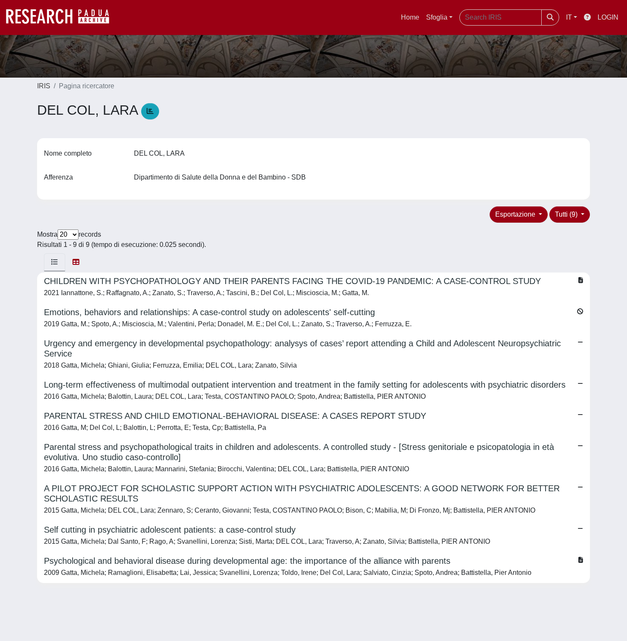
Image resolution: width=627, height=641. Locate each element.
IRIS (43, 86)
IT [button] (569, 17)
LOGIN (608, 17)
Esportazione (516, 214)
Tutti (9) (567, 214)
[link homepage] (62, 17)
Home (410, 17)
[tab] (54, 262)
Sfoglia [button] (436, 17)
